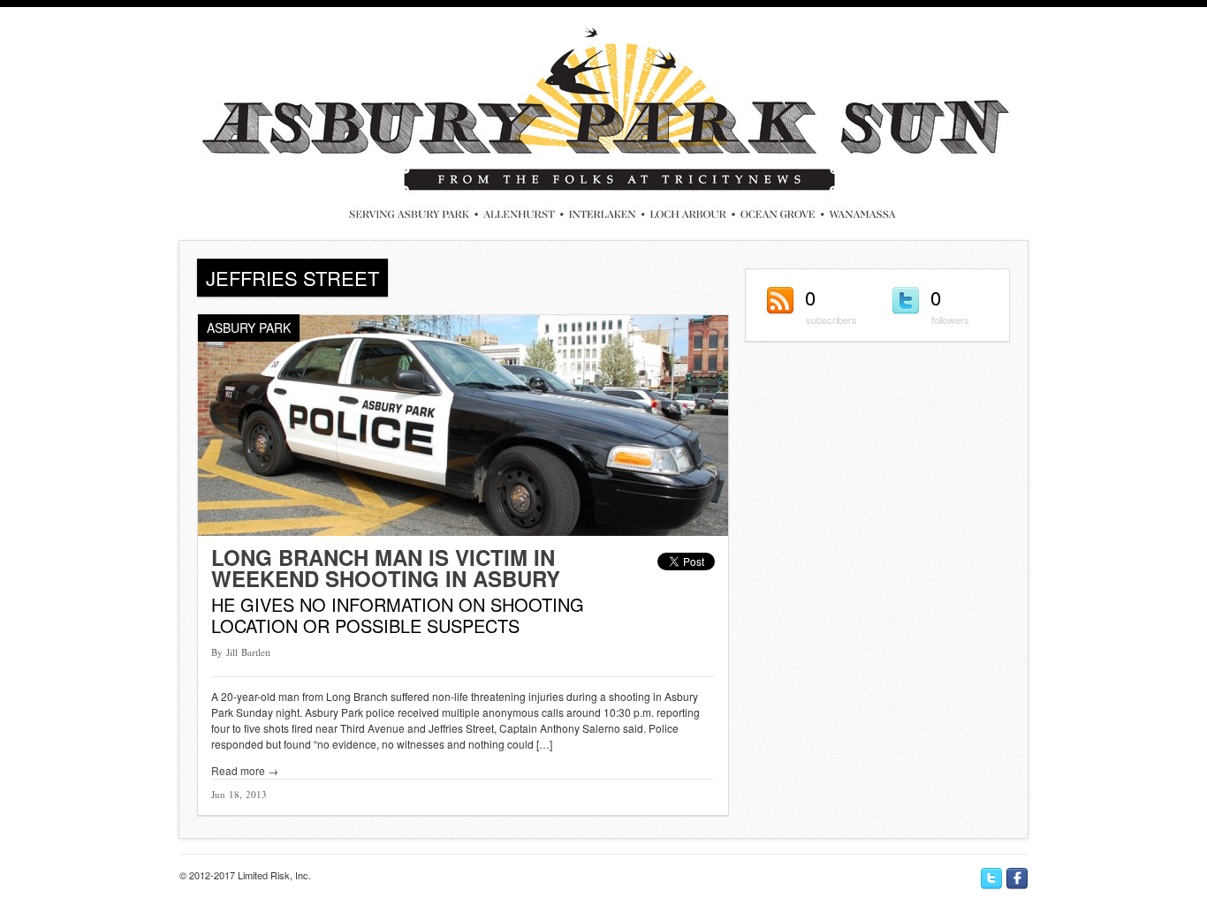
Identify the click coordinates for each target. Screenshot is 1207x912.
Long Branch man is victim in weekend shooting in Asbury (385, 567)
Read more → (244, 770)
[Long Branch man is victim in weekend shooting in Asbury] (463, 531)
